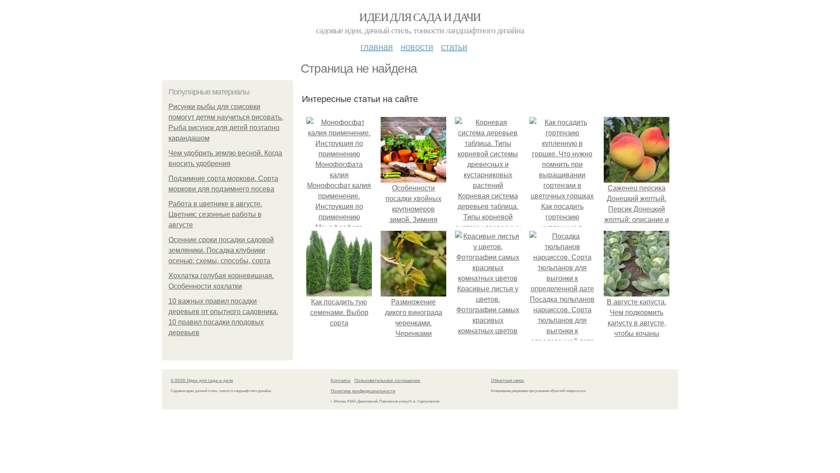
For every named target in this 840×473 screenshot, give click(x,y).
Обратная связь (507, 380)
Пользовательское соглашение (387, 380)
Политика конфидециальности (363, 391)
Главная (376, 46)
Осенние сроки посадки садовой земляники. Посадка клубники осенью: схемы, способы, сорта (221, 250)
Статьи (454, 46)
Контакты (340, 380)
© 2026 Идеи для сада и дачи (202, 380)
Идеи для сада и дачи (419, 16)
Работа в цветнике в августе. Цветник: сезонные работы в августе (215, 214)
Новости (417, 46)
